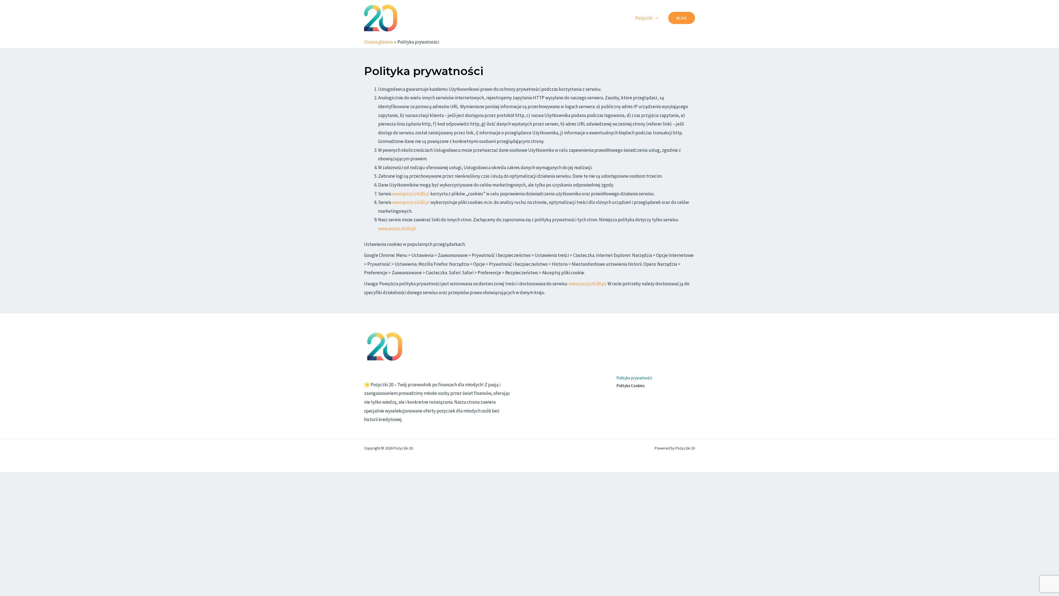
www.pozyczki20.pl (411, 194)
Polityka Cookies (630, 385)
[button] (681, 18)
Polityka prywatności (634, 378)
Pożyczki (643, 18)
